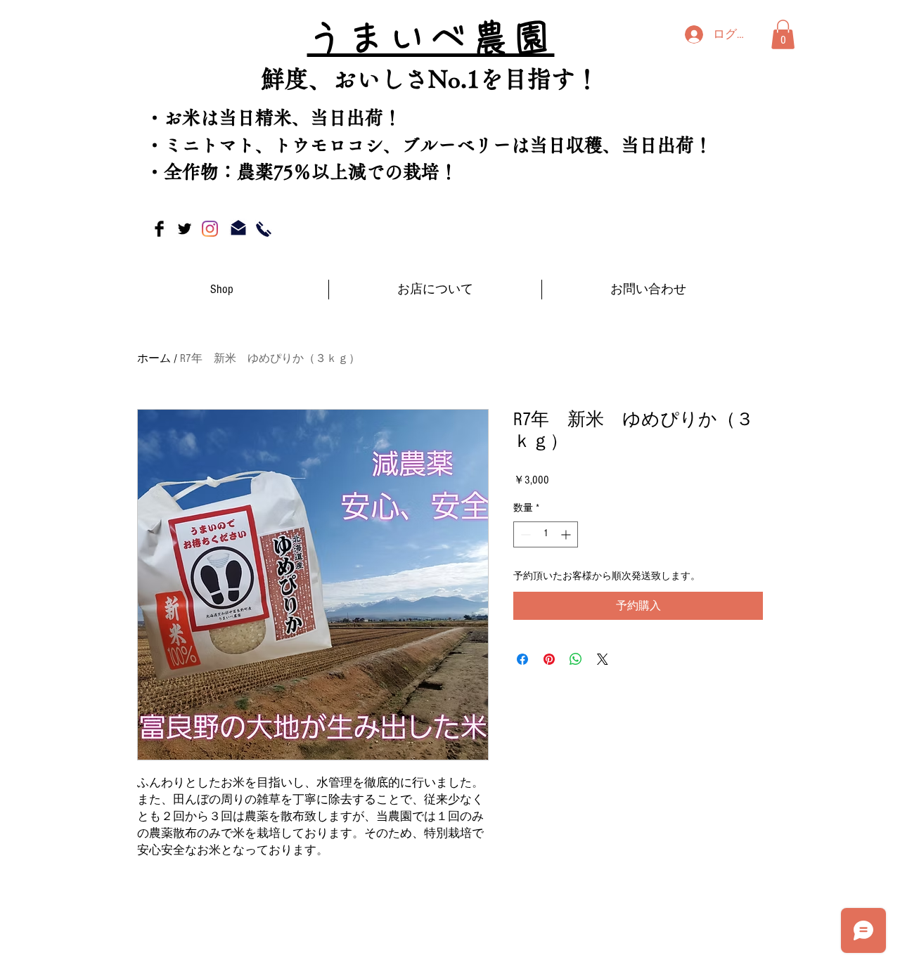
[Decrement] (524, 534)
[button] (783, 34)
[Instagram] (210, 229)
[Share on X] (602, 659)
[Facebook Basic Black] (159, 229)
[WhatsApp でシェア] (575, 659)
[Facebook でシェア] (522, 659)
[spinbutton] (545, 534)
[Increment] (567, 534)
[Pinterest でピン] (549, 659)
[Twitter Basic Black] (184, 229)
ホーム (154, 358)
